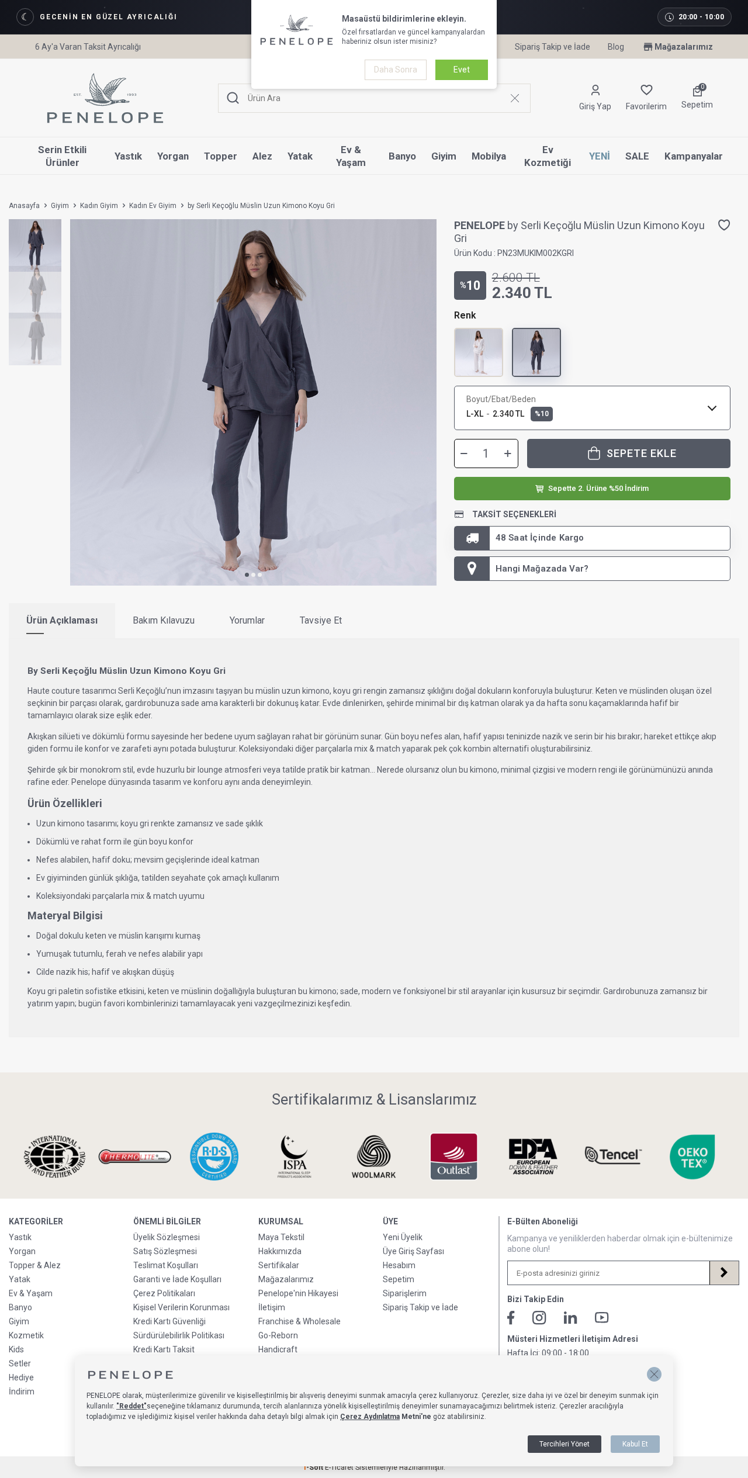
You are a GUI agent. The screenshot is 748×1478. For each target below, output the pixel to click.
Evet (461, 69)
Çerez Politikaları (164, 1293)
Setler (20, 1363)
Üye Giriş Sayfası (413, 1251)
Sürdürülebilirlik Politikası (178, 1335)
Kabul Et (635, 1444)
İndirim (21, 1391)
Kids (16, 1349)
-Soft (314, 1467)
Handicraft (277, 1349)
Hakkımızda (280, 1251)
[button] (247, 575)
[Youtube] (602, 1317)
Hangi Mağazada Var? (542, 568)
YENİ (599, 156)
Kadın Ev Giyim (152, 206)
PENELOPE (480, 225)
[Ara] (233, 98)
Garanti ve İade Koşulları (177, 1279)
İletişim (271, 1307)
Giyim (443, 156)
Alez (262, 156)
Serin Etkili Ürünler (62, 156)
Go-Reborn (278, 1335)
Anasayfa (24, 206)
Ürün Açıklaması (62, 620)
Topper (220, 156)
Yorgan (173, 156)
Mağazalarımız (683, 46)
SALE (637, 156)
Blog (616, 46)
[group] (253, 402)
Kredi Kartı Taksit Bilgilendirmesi (164, 1354)
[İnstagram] (539, 1318)
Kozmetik (26, 1335)
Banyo (402, 156)
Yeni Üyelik (403, 1237)
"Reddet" (131, 1406)
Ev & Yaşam (351, 156)
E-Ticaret (339, 1467)
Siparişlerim (405, 1293)
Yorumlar (247, 620)
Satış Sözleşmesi (165, 1251)
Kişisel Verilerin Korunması (181, 1307)
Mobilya (489, 156)
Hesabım (399, 1265)
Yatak (300, 156)
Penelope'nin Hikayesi (298, 1293)
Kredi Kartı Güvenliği (169, 1321)
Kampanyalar (693, 156)
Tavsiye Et (321, 620)
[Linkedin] (570, 1317)
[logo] (105, 98)
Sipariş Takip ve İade (552, 46)
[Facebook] (511, 1318)
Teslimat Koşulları (165, 1265)
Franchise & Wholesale (299, 1321)
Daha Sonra (395, 69)
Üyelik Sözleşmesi (166, 1237)
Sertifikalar (278, 1265)
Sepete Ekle (642, 453)
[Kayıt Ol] (724, 1273)
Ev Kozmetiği (547, 156)
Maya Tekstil (281, 1237)
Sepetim (398, 1279)
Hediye (21, 1377)
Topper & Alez (35, 1265)
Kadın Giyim (99, 206)
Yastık (128, 156)
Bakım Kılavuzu (164, 620)
